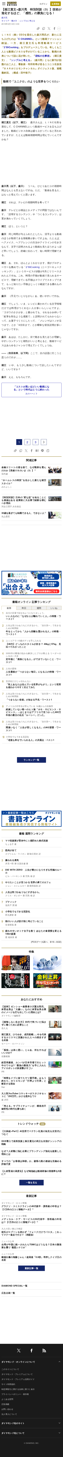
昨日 (24, 607)
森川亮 (4, 17)
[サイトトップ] (12, 4)
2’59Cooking (11, 47)
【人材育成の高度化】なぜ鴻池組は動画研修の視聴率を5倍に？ (31, 1172)
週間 (39, 607)
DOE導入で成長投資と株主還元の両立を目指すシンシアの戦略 (31, 1142)
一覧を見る (31, 1182)
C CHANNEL (25, 39)
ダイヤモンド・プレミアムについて (17, 1374)
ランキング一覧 (31, 759)
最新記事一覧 (31, 1268)
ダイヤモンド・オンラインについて (18, 1361)
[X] (18, 1351)
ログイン (43, 4)
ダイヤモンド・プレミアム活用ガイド (18, 1379)
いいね (54, 607)
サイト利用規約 (8, 1384)
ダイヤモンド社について (13, 1432)
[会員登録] (55, 3)
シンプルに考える (27, 20)
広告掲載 (5, 1404)
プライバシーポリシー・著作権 (15, 1394)
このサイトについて (10, 1369)
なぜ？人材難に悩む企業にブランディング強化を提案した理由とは (31, 1152)
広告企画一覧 (8, 1292)
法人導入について (9, 1414)
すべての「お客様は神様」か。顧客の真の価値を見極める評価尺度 (31, 1162)
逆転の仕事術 (42, 55)
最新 (9, 607)
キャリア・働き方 (9, 20)
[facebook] (31, 1351)
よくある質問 (7, 1399)
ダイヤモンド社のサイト (13, 1423)
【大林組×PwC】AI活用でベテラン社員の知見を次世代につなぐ (31, 1132)
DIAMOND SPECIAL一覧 (14, 1285)
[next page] (44, 442)
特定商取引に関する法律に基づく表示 (18, 1389)
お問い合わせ (7, 1409)
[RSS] (44, 1351)
